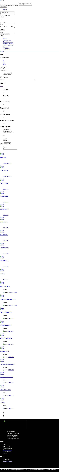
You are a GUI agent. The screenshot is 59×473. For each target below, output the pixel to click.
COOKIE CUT (4, 196)
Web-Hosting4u (46, 469)
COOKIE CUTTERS (5, 325)
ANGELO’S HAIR (5, 286)
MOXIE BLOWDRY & (6, 338)
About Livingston (8, 42)
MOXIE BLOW (4, 209)
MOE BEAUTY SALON (6, 377)
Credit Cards (6, 129)
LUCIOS (2, 273)
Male (4, 139)
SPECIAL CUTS (4, 351)
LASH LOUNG (4, 183)
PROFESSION (4, 235)
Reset (1, 86)
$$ (3, 61)
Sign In (5, 9)
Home (5, 38)
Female (5, 140)
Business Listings (8, 43)
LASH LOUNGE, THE (6, 312)
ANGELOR (3, 157)
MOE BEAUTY (4, 248)
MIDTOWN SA (4, 260)
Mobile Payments (7, 132)
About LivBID (7, 40)
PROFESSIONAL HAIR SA (7, 364)
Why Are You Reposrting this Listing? (9, 5)
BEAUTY (5, 189)
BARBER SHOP (7, 163)
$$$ (4, 63)
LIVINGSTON (4, 170)
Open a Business (8, 45)
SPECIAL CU (4, 222)
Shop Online (6, 49)
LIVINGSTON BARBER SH (7, 299)
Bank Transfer (6, 131)
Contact (5, 47)
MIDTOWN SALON (5, 390)
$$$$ (4, 64)
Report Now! (3, 6)
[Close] (0, 2)
